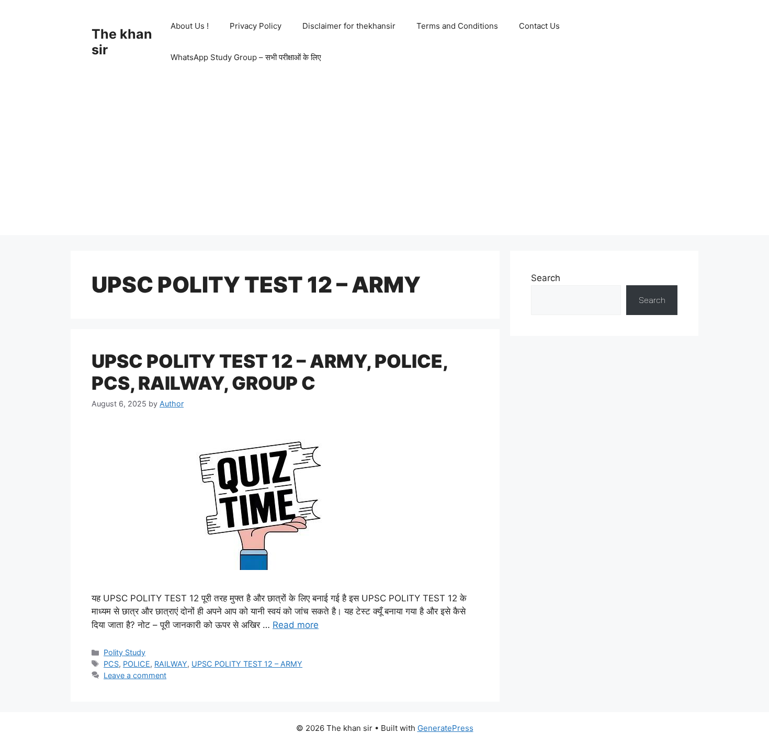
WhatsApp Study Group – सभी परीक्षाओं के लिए (246, 57)
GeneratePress (445, 728)
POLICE (136, 663)
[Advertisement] (384, 162)
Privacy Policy (255, 26)
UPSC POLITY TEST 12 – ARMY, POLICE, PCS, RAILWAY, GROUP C (269, 372)
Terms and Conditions (457, 26)
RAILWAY (170, 663)
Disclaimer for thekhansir (348, 26)
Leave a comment (135, 675)
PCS (111, 663)
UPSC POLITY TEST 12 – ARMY (246, 663)
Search (545, 278)
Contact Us (539, 26)
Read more (296, 625)
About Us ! (190, 26)
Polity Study (124, 652)
